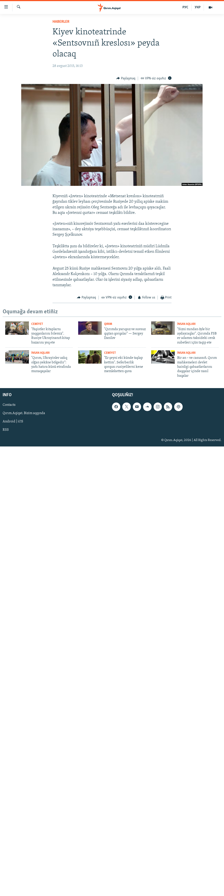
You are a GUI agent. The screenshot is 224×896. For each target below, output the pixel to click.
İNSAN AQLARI (186, 324)
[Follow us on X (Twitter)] (126, 407)
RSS (6, 430)
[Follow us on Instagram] (158, 407)
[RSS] (168, 407)
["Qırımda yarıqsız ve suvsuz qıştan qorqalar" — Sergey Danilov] (90, 328)
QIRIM (108, 324)
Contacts (9, 405)
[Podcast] (178, 407)
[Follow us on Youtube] (137, 407)
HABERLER (60, 22)
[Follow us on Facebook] (116, 407)
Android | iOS (13, 422)
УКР (198, 7)
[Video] (210, 7)
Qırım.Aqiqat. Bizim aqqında (24, 413)
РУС (185, 7)
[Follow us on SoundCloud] (147, 407)
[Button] (125, 78)
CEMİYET (37, 324)
